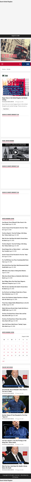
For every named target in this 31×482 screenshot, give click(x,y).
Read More (6, 109)
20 (15, 352)
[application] (15, 152)
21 (19, 352)
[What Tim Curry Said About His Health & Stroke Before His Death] (15, 455)
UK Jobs (13, 92)
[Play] (4, 159)
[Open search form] (20, 64)
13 (15, 349)
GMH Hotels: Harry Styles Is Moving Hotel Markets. (14, 270)
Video (27, 64)
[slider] (14, 159)
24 (4, 355)
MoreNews (24, 475)
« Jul (3, 361)
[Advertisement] (15, 18)
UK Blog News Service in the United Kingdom (13, 385)
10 (4, 349)
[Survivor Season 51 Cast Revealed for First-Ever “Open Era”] (15, 404)
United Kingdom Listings (15, 94)
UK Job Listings (7, 92)
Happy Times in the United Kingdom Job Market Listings (14, 99)
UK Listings (19, 92)
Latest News (6, 90)
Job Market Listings (8, 88)
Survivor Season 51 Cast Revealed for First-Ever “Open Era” (14, 416)
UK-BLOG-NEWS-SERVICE (8, 101)
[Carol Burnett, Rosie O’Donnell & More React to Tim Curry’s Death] (15, 379)
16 (27, 349)
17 (4, 352)
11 (8, 349)
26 (11, 355)
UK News (6, 94)
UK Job (21, 90)
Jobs (15, 88)
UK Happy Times (14, 90)
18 (8, 352)
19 (11, 352)
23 (27, 352)
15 (23, 349)
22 (23, 352)
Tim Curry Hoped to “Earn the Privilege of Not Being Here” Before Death (14, 441)
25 (8, 355)
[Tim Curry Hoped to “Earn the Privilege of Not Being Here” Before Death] (15, 430)
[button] (2, 64)
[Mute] (24, 159)
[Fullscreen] (27, 159)
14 (19, 349)
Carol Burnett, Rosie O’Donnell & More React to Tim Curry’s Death (14, 390)
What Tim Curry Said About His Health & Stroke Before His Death (14, 467)
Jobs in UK (20, 88)
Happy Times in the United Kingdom (12, 86)
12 (11, 349)
